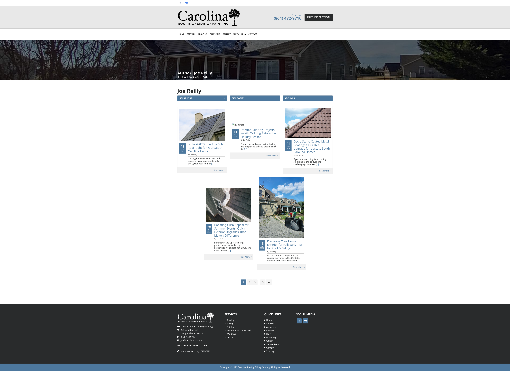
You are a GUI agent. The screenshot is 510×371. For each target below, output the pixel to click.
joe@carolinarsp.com (191, 340)
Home (269, 320)
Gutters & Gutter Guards (239, 330)
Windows (231, 333)
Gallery (269, 340)
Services (270, 323)
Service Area (272, 344)
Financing (271, 337)
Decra (230, 337)
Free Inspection (318, 17)
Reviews (270, 330)
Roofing (230, 320)
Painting (231, 327)
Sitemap (270, 351)
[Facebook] (180, 3)
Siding (230, 323)
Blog (184, 77)
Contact (270, 347)
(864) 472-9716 (287, 18)
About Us (271, 327)
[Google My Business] (186, 3)
